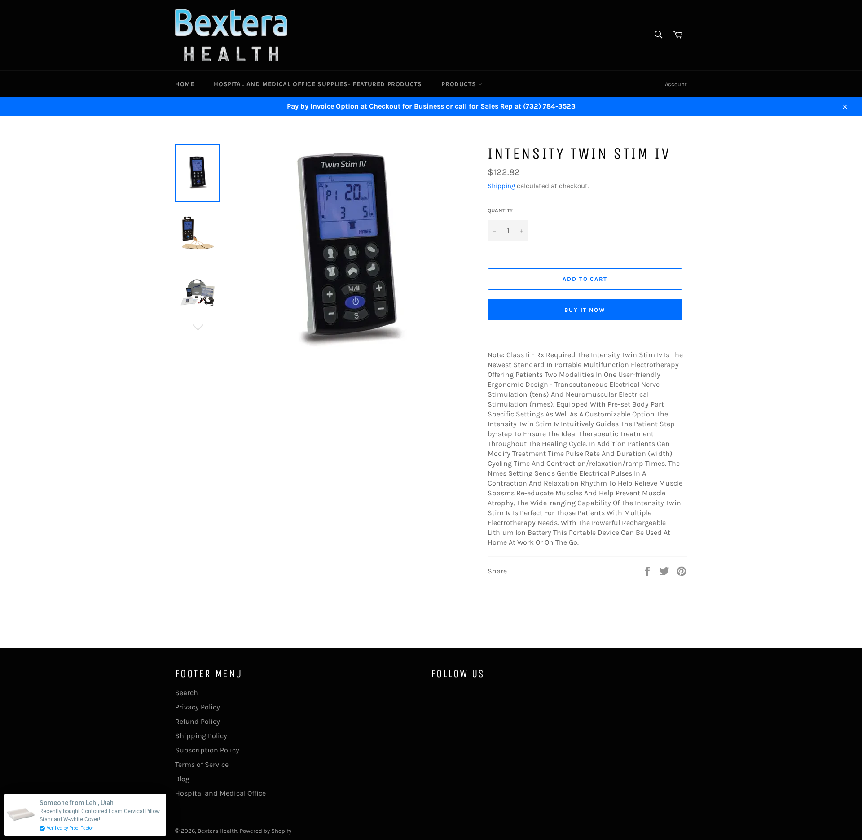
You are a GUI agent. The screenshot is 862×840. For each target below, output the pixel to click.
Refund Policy (197, 721)
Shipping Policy (201, 735)
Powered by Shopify (265, 830)
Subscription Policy (207, 750)
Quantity (500, 210)
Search (186, 692)
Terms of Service (202, 764)
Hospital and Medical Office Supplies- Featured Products (318, 84)
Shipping (501, 186)
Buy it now (585, 309)
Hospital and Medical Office (220, 793)
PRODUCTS (459, 84)
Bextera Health (217, 830)
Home (184, 84)
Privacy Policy (197, 707)
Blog (182, 778)
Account (676, 84)
